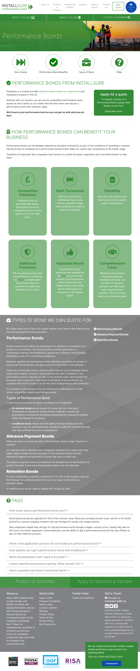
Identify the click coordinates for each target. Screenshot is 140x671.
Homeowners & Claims (70, 5)
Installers (83, 4)
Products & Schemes (57, 7)
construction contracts (27, 476)
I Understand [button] (112, 663)
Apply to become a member (105, 581)
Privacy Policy (46, 614)
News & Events (94, 5)
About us (45, 4)
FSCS (21, 279)
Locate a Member (115, 17)
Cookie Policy (46, 620)
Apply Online (118, 6)
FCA (63, 275)
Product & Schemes (35, 581)
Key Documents (47, 624)
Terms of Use (46, 617)
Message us (113, 597)
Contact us (106, 5)
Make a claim (68, 17)
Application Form (113, 111)
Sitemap (43, 611)
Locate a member (48, 607)
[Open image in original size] (17, 4)
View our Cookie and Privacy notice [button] (105, 656)
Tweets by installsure (83, 597)
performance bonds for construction (61, 91)
